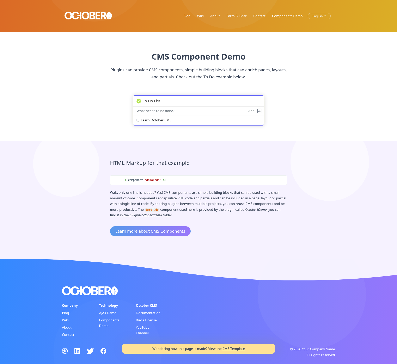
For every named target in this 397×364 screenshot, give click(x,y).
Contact (259, 16)
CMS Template (233, 348)
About (215, 16)
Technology (108, 305)
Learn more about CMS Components (150, 231)
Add (251, 111)
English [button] (318, 16)
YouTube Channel (142, 330)
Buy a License (146, 320)
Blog (186, 16)
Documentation (148, 313)
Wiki (200, 16)
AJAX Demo (107, 313)
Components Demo (287, 16)
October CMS (146, 305)
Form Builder (236, 16)
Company (70, 305)
